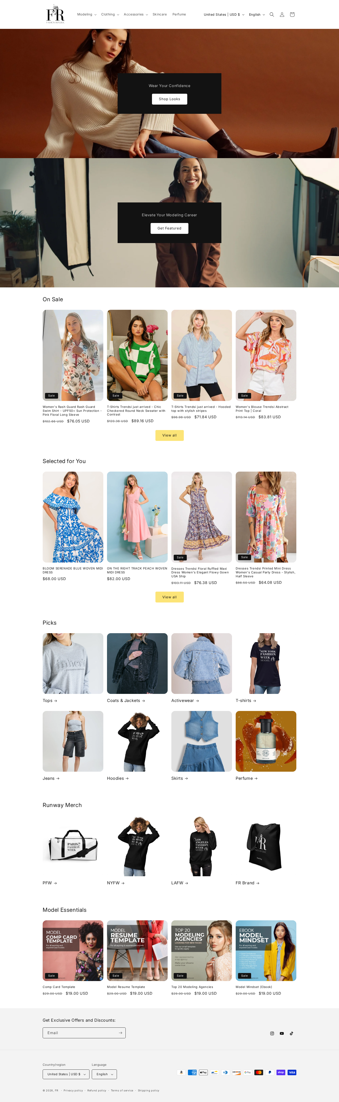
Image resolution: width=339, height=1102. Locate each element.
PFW (47, 882)
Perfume (244, 778)
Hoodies (115, 778)
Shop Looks (169, 99)
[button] (86, 14)
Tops (47, 700)
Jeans (49, 778)
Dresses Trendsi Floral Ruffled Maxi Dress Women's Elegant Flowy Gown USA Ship (200, 572)
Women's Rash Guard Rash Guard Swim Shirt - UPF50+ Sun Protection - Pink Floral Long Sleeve (72, 410)
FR (56, 1090)
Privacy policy (73, 1090)
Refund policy (96, 1090)
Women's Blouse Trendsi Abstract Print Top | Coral (262, 408)
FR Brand (245, 882)
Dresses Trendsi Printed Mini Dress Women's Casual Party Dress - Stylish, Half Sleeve (265, 572)
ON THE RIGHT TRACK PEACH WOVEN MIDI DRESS (137, 570)
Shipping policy (149, 1090)
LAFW (177, 882)
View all (169, 435)
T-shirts (243, 700)
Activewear (182, 700)
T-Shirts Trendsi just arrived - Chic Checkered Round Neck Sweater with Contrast (136, 410)
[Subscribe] (120, 1032)
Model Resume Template (126, 987)
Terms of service (122, 1090)
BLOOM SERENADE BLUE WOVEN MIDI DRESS (73, 570)
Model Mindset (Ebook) (254, 987)
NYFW (113, 882)
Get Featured (169, 228)
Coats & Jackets (123, 700)
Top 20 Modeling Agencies (192, 987)
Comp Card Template (59, 987)
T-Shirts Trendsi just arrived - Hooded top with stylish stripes (201, 408)
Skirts (177, 778)
